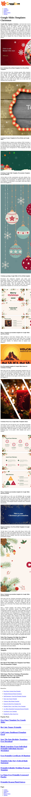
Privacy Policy (7, 793)
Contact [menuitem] (5, 8)
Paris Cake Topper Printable (10, 698)
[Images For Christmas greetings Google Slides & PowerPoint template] (15, 229)
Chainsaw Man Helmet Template (11, 701)
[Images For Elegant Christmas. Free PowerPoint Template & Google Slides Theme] (15, 515)
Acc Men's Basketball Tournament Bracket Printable (16, 709)
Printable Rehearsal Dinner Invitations (13, 693)
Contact (5, 789)
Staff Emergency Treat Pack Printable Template (15, 696)
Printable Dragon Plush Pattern (13, 782)
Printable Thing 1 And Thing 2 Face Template (15, 706)
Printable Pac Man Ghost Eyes (11, 714)
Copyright (6, 791)
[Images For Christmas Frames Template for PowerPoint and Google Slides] (15, 109)
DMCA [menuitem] (5, 11)
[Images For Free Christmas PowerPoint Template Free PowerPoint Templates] (15, 52)
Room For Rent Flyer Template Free (12, 704)
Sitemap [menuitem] (5, 14)
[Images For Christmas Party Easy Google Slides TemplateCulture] (15, 399)
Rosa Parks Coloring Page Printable (12, 691)
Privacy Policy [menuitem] (7, 12)
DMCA (5, 792)
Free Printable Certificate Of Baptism (15, 756)
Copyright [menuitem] (6, 10)
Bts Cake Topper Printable (11, 727)
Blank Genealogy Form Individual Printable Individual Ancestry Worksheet (14, 748)
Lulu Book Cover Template (10, 711)
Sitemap (5, 795)
